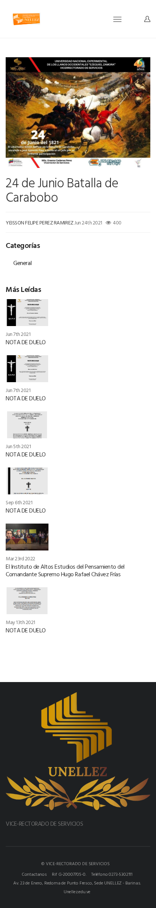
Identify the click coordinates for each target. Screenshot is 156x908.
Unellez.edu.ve (77, 891)
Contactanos (34, 873)
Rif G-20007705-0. (69, 873)
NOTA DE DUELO (26, 342)
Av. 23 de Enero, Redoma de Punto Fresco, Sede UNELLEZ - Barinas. (77, 882)
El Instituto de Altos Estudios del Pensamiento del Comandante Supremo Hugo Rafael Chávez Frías (65, 570)
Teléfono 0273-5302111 (112, 873)
